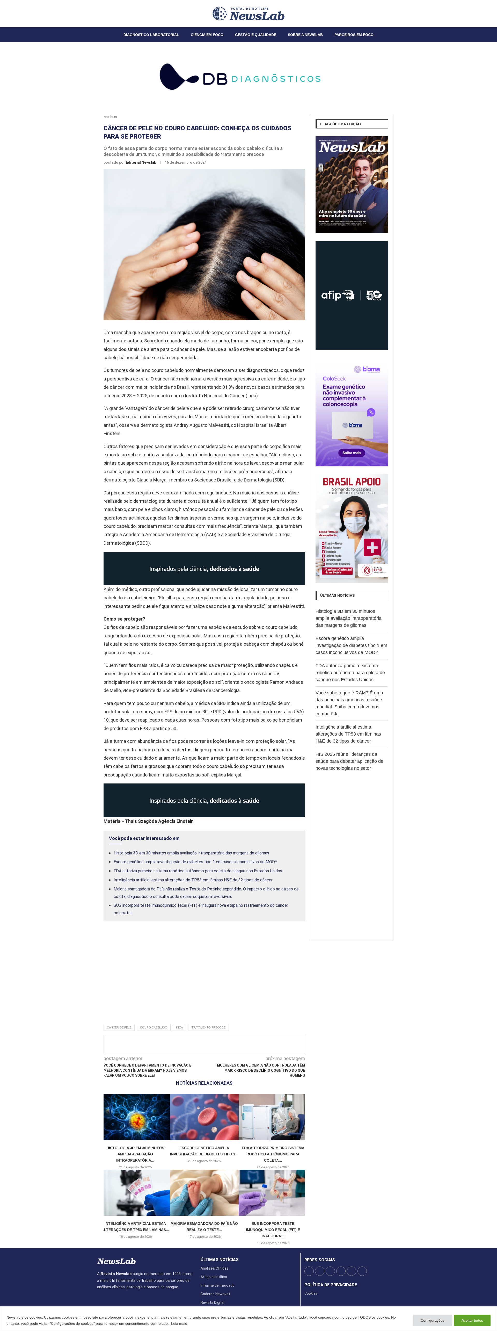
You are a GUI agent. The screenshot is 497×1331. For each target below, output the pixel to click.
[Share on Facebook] (199, 1044)
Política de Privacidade (330, 1285)
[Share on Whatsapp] (242, 1044)
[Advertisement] (204, 978)
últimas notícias (220, 1260)
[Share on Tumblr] (225, 1044)
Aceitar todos (472, 1320)
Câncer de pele (119, 1027)
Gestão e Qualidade (255, 35)
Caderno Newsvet (215, 1294)
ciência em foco (207, 35)
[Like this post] (189, 1044)
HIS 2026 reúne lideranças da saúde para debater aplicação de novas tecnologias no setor (349, 761)
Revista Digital (212, 1302)
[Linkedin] (106, 13)
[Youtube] (109, 13)
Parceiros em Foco (354, 35)
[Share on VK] (234, 1044)
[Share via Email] (251, 1044)
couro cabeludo (153, 1027)
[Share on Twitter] (208, 1044)
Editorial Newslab (141, 162)
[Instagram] (103, 13)
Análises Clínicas (215, 1268)
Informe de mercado (218, 1285)
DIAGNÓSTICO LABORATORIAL (151, 35)
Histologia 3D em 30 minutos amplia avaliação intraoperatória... (135, 1154)
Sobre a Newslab (305, 35)
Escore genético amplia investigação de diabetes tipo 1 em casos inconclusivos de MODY (195, 861)
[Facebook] (97, 13)
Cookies (311, 1293)
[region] (248, 1318)
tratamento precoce (208, 1027)
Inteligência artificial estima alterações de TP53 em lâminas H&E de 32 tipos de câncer (193, 879)
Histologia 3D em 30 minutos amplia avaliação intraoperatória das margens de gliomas (191, 853)
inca (179, 1027)
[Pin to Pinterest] (217, 1044)
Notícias (110, 117)
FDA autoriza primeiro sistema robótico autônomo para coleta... (273, 1154)
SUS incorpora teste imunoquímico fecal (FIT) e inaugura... (273, 1229)
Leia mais (179, 1323)
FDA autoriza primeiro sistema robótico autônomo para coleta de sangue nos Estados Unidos (198, 870)
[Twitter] (100, 13)
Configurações (432, 1320)
